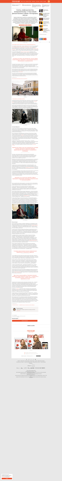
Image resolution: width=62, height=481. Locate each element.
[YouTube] (35, 359)
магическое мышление (35, 225)
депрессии (17, 288)
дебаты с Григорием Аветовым (25, 51)
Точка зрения (27, 1)
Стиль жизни (37, 1)
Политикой (27, 353)
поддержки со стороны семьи (30, 167)
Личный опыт (33, 1)
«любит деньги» (20, 71)
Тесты (49, 1)
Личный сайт (18, 310)
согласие (27, 352)
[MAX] (26, 359)
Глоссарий (44, 1)
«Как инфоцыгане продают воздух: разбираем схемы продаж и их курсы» (22, 46)
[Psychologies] (16, 1)
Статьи (24, 1)
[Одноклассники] (33, 359)
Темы (30, 1)
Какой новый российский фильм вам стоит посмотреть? (19, 78)
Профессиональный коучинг (33, 240)
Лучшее (22, 1)
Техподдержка (30, 363)
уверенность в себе (26, 195)
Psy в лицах (41, 1)
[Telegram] (28, 359)
